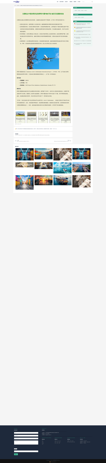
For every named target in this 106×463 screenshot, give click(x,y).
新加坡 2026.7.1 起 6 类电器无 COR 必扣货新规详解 (83, 40)
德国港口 (76, 10)
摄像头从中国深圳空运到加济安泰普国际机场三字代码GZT (20, 119)
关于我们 (79, 1)
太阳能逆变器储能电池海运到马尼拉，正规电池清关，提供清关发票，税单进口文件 (83, 24)
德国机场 (79, 17)
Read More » (20, 121)
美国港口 (82, 10)
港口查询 (66, 1)
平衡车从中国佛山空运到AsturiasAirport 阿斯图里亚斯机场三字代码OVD (54, 119)
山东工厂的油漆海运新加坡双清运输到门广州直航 (83, 34)
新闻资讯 (75, 1)
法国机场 (82, 17)
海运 (39, 135)
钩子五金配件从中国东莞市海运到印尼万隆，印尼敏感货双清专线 (43, 119)
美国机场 (76, 17)
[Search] (92, 1)
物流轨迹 (71, 1)
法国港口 (79, 10)
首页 (57, 1)
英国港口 (85, 10)
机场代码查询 (62, 1)
